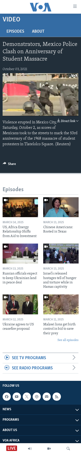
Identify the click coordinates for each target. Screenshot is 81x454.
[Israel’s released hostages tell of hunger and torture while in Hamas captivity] (61, 253)
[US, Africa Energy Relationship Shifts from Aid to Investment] (20, 207)
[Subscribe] (47, 397)
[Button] (9, 165)
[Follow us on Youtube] (17, 397)
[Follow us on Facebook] (7, 397)
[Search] (68, 448)
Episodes (15, 31)
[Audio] (29, 448)
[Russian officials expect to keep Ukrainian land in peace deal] (20, 253)
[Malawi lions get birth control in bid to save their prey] (61, 304)
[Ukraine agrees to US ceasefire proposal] (20, 304)
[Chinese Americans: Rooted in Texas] (61, 207)
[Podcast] (37, 397)
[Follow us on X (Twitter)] (27, 397)
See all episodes (67, 340)
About (38, 31)
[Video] (49, 448)
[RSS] (56, 397)
